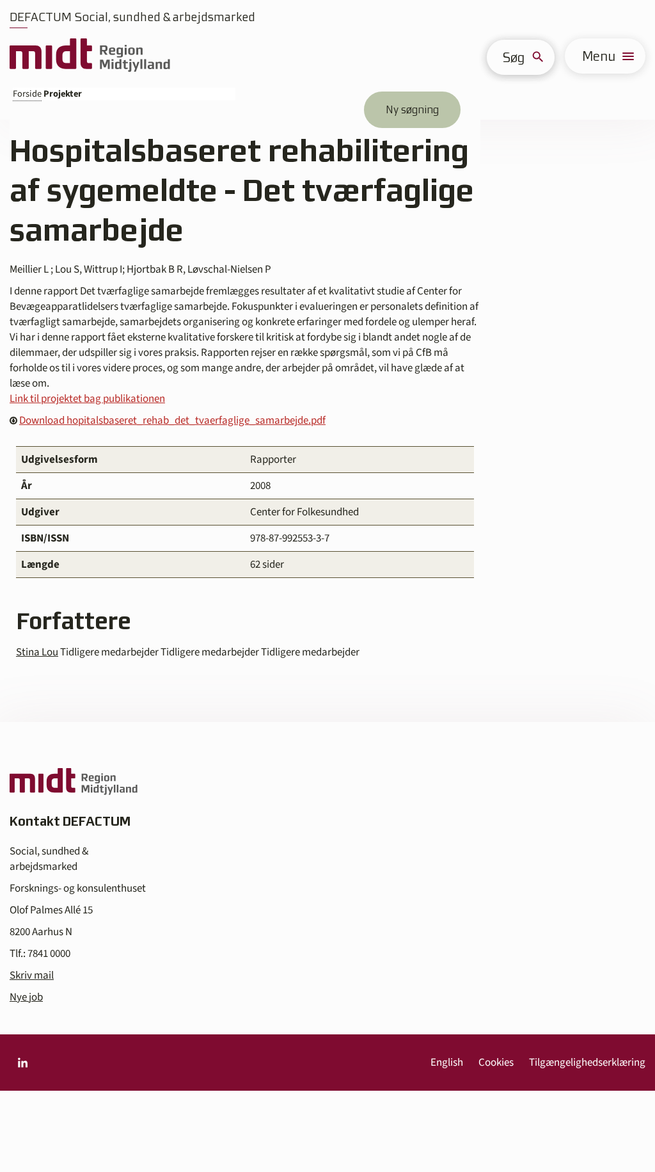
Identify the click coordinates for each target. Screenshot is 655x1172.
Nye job (26, 997)
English (446, 1062)
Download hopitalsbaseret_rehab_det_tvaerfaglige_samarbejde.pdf (172, 420)
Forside (27, 93)
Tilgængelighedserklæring (587, 1062)
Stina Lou (37, 652)
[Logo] (90, 56)
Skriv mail (32, 975)
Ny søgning (412, 109)
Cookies (496, 1062)
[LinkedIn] (22, 1062)
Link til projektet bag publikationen (87, 398)
